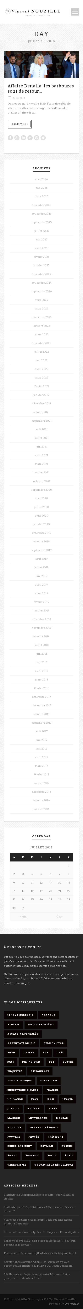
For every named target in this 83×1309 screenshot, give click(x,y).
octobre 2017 (41, 714)
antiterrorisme (41, 1024)
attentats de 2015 (21, 1043)
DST (51, 1062)
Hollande (15, 1099)
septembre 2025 (41, 222)
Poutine (13, 1136)
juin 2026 (42, 187)
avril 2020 (41, 515)
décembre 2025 (41, 205)
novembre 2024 (41, 282)
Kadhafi (34, 1108)
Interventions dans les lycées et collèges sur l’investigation (41, 1232)
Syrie (68, 1155)
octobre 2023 (41, 325)
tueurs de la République (53, 1164)
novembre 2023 (42, 317)
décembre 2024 (41, 274)
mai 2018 (41, 662)
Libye (53, 1108)
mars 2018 (41, 679)
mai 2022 (41, 360)
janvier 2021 (41, 472)
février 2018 (41, 688)
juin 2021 (41, 446)
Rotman (46, 1146)
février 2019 (41, 602)
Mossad (62, 1118)
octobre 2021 (41, 412)
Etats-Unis (49, 1080)
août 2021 (42, 429)
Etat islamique (19, 1080)
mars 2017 (41, 765)
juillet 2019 (41, 567)
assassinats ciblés (22, 1034)
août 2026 (41, 179)
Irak (34, 1099)
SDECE (51, 1155)
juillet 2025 (41, 231)
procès (33, 1136)
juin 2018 (41, 653)
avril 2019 (41, 584)
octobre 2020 (41, 481)
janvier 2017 (41, 783)
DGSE (60, 1052)
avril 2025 (41, 248)
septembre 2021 (41, 420)
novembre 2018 (41, 627)
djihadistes (31, 1062)
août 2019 (41, 558)
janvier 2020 (41, 524)
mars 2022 (41, 377)
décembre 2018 (41, 619)
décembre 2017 (41, 696)
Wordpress (71, 1303)
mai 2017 (41, 748)
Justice (13, 1108)
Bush (11, 1052)
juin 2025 (41, 239)
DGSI (10, 1062)
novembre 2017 (41, 705)
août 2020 (41, 498)
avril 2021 (41, 455)
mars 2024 (41, 308)
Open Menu (75, 12)
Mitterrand (38, 1118)
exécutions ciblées (22, 1090)
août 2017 (42, 731)
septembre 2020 (41, 489)
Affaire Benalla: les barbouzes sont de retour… (41, 88)
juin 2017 (41, 740)
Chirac (29, 1052)
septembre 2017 (41, 722)
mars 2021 (41, 463)
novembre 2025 (41, 213)
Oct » (59, 916)
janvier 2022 (41, 394)
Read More (19, 124)
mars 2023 (41, 334)
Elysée (68, 1062)
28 (59, 899)
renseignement (19, 1146)
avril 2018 (41, 671)
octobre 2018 (41, 636)
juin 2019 (41, 576)
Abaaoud (48, 1015)
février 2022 (41, 386)
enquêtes (14, 1071)
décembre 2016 (41, 791)
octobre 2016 (41, 800)
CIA (45, 1052)
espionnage (40, 1071)
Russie (66, 1146)
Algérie (13, 1024)
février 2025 (41, 256)
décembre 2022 (41, 343)
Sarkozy (32, 1155)
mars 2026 (41, 196)
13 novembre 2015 (20, 1015)
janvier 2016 (42, 809)
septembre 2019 (41, 550)
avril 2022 (41, 369)
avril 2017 (41, 757)
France (52, 1090)
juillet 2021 (42, 438)
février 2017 (41, 774)
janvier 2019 (42, 610)
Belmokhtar (54, 1043)
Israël (67, 1099)
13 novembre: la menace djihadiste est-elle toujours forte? (40, 1253)
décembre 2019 (41, 532)
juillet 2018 (42, 645)
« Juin (23, 916)
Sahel (12, 1155)
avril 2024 (41, 300)
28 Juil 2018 (19, 98)
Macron (13, 1118)
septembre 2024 (41, 291)
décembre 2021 (41, 403)
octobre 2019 (41, 541)
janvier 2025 (41, 265)
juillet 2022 (41, 351)
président (56, 1136)
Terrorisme (16, 1164)
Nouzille (14, 1127)
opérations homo (44, 1127)
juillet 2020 (41, 507)
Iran (50, 1099)
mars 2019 (41, 593)
